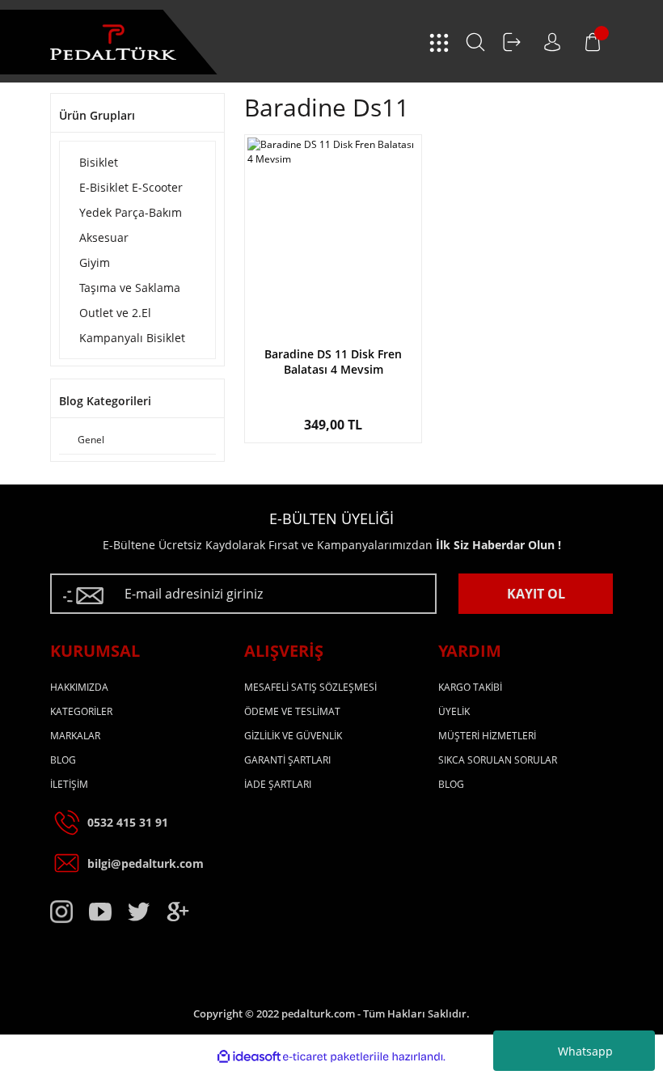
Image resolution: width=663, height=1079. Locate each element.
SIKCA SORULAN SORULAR (497, 760)
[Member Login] (512, 42)
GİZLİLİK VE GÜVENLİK (293, 736)
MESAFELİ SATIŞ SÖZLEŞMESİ (310, 687)
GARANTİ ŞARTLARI (287, 760)
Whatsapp (585, 1051)
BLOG (63, 760)
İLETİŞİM (69, 784)
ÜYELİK (454, 711)
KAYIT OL (536, 594)
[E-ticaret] (329, 1057)
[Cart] (593, 42)
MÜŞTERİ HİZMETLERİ (487, 736)
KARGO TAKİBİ (470, 687)
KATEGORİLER (81, 711)
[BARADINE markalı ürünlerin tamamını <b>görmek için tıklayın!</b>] (333, 327)
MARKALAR (75, 736)
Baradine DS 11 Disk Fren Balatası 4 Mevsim (333, 361)
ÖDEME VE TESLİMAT (292, 711)
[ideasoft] (249, 1056)
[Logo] (113, 42)
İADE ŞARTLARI (277, 784)
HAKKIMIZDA (79, 687)
